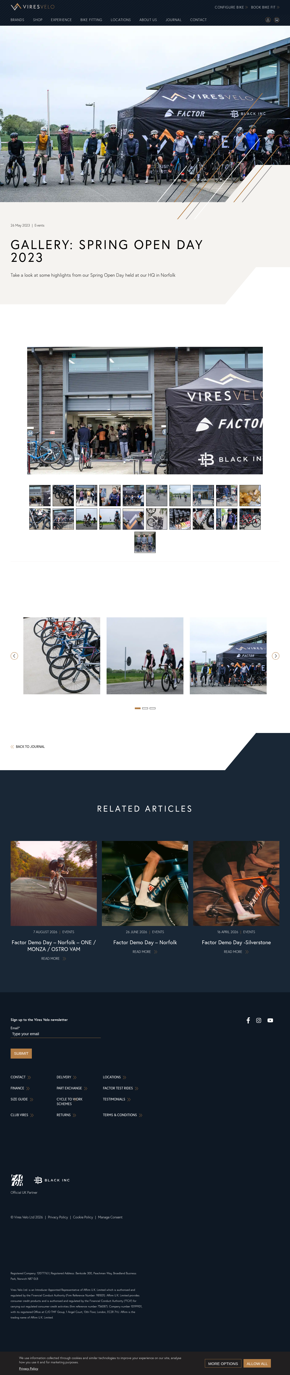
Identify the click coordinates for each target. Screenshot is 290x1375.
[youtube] (270, 1020)
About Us (148, 20)
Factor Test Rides (118, 1088)
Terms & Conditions (120, 1115)
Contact (198, 20)
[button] (275, 656)
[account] (268, 20)
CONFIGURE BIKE (230, 7)
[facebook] (248, 1021)
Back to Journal (30, 746)
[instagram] (258, 1021)
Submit (21, 1053)
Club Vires (19, 1115)
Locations (121, 20)
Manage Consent (110, 1217)
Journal (174, 20)
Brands (18, 20)
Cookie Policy (83, 1217)
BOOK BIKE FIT (264, 7)
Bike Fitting (91, 20)
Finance (17, 1088)
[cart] (276, 20)
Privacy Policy (58, 1217)
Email (15, 1028)
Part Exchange (69, 1088)
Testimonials (114, 1099)
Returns (64, 1115)
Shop (37, 20)
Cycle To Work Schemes (69, 1101)
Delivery (64, 1077)
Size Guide (19, 1099)
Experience (61, 20)
